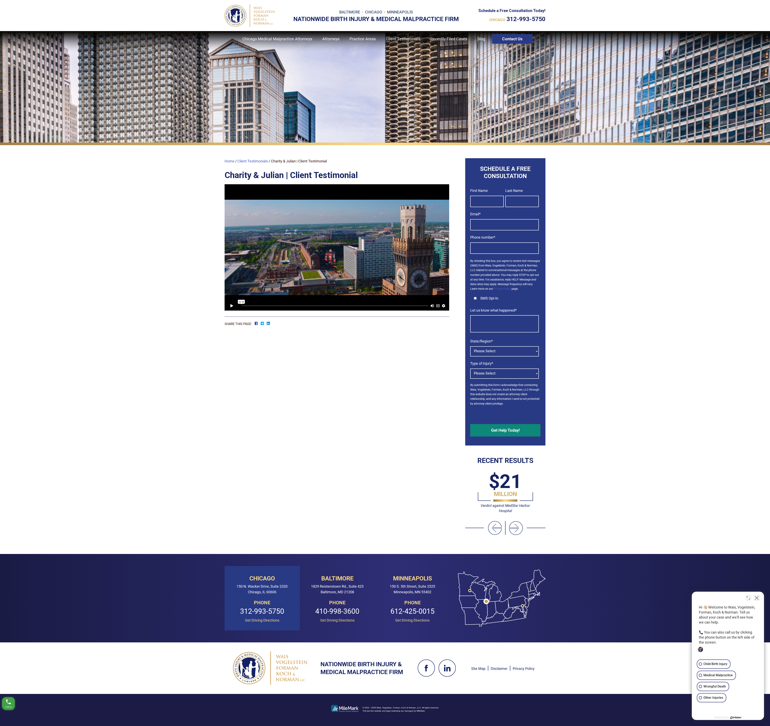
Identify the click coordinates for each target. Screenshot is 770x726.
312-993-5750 (526, 18)
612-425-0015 (412, 612)
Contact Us (512, 38)
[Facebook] (426, 668)
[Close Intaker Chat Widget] (757, 598)
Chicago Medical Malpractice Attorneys (277, 38)
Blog (481, 38)
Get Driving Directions (262, 620)
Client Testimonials (252, 161)
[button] (495, 528)
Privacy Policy (502, 288)
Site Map (478, 668)
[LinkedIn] (447, 668)
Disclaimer (499, 668)
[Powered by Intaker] (736, 717)
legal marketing (393, 711)
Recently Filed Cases (448, 38)
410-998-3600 (337, 612)
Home (229, 161)
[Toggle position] (748, 598)
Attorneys (330, 38)
